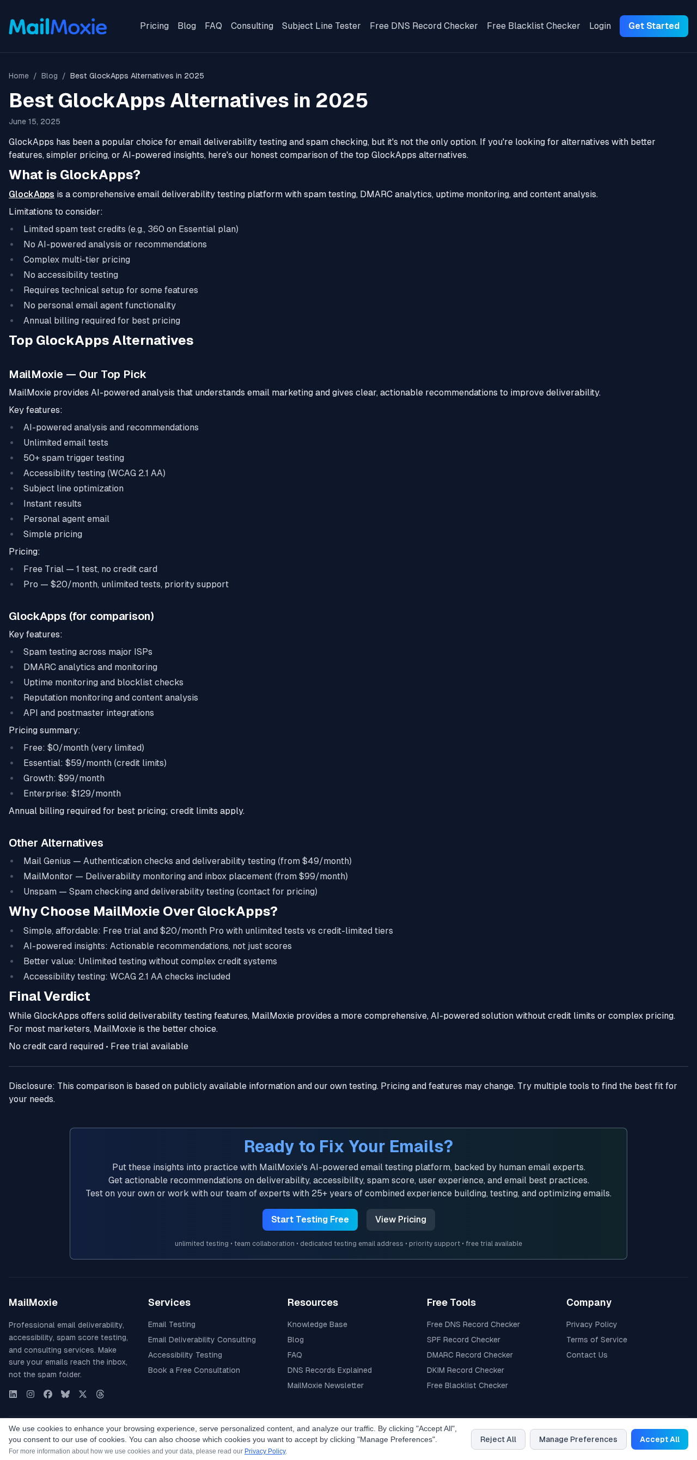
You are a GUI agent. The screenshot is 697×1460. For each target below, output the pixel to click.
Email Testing (171, 1324)
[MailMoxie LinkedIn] (13, 1394)
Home (19, 75)
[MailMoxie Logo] (58, 26)
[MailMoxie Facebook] (48, 1394)
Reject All (498, 1439)
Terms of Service (596, 1339)
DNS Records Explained (330, 1370)
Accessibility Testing (185, 1354)
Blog (187, 26)
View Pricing (400, 1219)
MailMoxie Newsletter (326, 1385)
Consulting (252, 26)
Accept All (660, 1439)
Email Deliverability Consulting (202, 1339)
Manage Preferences (578, 1439)
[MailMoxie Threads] (100, 1394)
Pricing (154, 26)
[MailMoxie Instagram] (30, 1394)
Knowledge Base (317, 1324)
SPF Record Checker (463, 1339)
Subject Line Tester (321, 26)
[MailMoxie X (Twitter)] (82, 1394)
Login (600, 26)
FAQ (213, 26)
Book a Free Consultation (194, 1370)
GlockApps (31, 194)
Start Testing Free (310, 1219)
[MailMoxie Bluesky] (65, 1394)
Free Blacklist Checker (533, 26)
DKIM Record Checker (465, 1370)
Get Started (654, 26)
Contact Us (587, 1354)
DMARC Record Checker (470, 1354)
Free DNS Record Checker (424, 26)
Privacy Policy (591, 1324)
